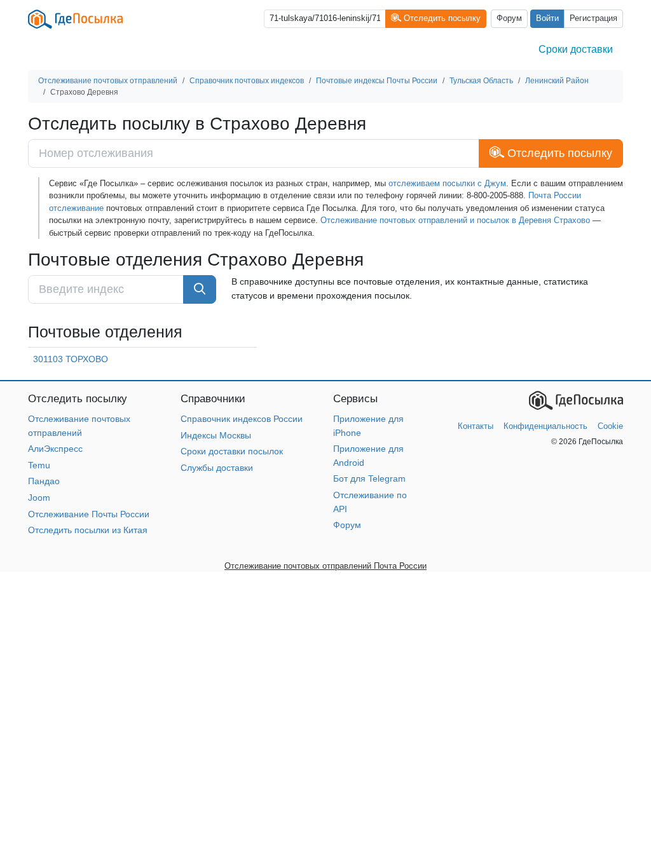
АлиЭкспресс (55, 449)
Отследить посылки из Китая (87, 530)
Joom (39, 497)
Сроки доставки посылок (232, 451)
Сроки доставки (575, 49)
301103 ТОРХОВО (70, 359)
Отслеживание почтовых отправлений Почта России (325, 566)
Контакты (475, 426)
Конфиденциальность (545, 426)
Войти (547, 18)
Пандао (44, 481)
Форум (509, 18)
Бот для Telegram (369, 478)
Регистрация (593, 18)
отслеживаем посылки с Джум (447, 183)
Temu (39, 465)
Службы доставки (217, 468)
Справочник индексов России (242, 419)
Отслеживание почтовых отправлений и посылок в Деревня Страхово (455, 220)
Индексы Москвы (216, 435)
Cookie (610, 426)
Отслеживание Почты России (88, 514)
